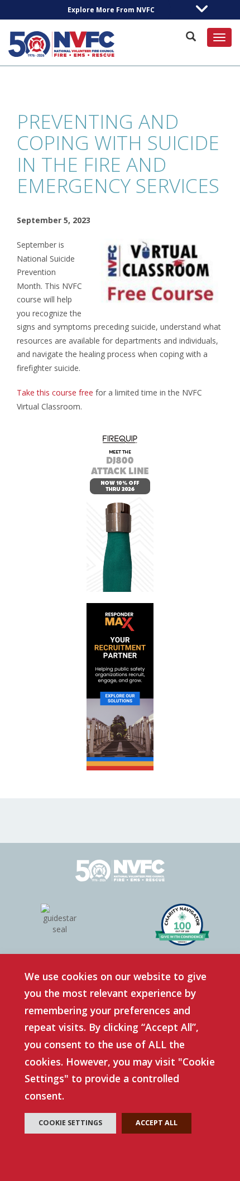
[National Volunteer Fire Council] (61, 44)
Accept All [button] (156, 1122)
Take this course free (55, 392)
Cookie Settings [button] (70, 1122)
